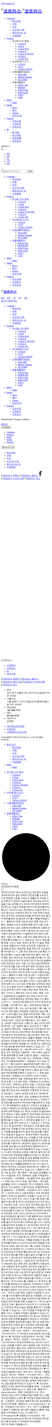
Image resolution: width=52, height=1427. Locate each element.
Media (9, 439)
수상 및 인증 (18, 30)
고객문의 (16, 124)
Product (10, 434)
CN (8, 161)
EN (8, 156)
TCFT (20, 67)
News (14, 107)
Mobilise (21, 87)
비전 (14, 27)
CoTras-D (22, 51)
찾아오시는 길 (19, 33)
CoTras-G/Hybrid (25, 54)
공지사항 (16, 121)
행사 (14, 110)
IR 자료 (15, 132)
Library (15, 113)
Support (10, 442)
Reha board (23, 92)
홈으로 (4, 424)
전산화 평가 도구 (15, 792)
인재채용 (16, 35)
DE (8, 164)
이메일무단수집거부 (17, 732)
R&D (14, 102)
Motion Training (25, 77)
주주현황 (16, 138)
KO (8, 154)
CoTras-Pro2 (23, 49)
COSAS (21, 64)
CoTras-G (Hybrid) (26, 212)
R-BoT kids (23, 90)
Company (6, 427)
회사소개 (11, 744)
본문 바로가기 (8, 3)
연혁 (14, 24)
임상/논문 (17, 115)
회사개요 (16, 21)
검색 (30, 171)
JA (8, 159)
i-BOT (21, 95)
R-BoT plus (23, 85)
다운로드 (16, 127)
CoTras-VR (23, 59)
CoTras (21, 46)
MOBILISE (23, 246)
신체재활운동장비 (15, 803)
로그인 (4, 301)
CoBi (20, 97)
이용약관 (11, 729)
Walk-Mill (22, 74)
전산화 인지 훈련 (15, 772)
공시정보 (16, 135)
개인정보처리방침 (15, 726)
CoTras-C (22, 56)
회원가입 (12, 301)
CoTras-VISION (25, 69)
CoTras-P (22, 44)
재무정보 (16, 141)
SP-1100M (22, 79)
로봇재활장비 (13, 813)
